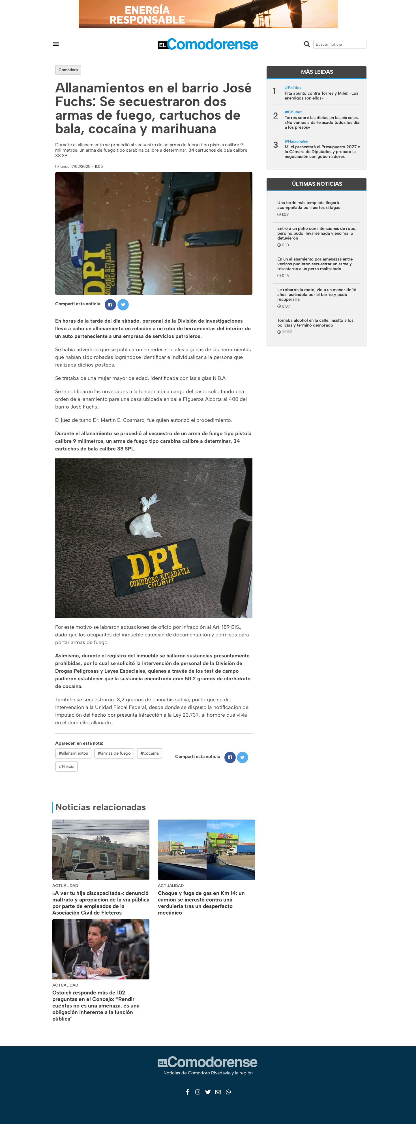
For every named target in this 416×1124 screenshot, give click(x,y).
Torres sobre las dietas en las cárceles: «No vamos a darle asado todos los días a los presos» (323, 122)
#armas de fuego (114, 753)
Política (294, 87)
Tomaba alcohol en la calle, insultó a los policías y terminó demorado (315, 323)
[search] (339, 44)
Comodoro (68, 69)
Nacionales (298, 141)
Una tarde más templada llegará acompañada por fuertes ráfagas (308, 205)
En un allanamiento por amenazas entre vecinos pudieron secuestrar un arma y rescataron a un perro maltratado (315, 264)
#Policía (66, 766)
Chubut (295, 112)
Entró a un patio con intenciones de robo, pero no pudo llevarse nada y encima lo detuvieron (317, 233)
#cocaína (149, 753)
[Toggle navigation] (55, 43)
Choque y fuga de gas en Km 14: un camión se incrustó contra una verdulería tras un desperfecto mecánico (201, 903)
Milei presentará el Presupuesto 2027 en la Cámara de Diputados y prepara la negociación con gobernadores (323, 151)
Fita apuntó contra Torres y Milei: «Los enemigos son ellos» (321, 96)
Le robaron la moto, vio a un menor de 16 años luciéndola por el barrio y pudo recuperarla (316, 294)
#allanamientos (73, 753)
